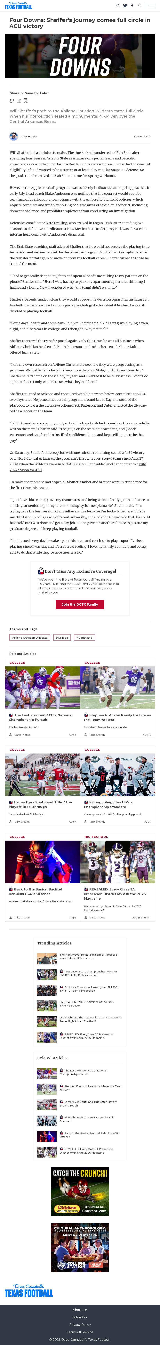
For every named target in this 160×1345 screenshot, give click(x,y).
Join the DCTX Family (80, 604)
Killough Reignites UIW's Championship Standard (87, 1119)
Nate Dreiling (56, 223)
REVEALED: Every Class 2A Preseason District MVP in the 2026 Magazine (86, 1036)
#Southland (84, 637)
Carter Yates (22, 734)
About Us (80, 1310)
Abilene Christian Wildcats (29, 637)
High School (96, 837)
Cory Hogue (29, 136)
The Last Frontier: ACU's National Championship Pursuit (83, 1072)
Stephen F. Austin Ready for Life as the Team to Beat (91, 1088)
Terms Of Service (80, 1332)
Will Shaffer (19, 153)
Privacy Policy (80, 1325)
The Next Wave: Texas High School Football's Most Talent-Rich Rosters (88, 956)
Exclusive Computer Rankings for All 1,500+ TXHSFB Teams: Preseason (89, 989)
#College (62, 637)
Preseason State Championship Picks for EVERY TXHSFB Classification (88, 973)
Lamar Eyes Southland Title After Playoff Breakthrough (88, 1103)
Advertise (80, 1317)
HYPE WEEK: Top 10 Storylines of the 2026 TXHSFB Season (87, 1003)
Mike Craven (97, 734)
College (17, 662)
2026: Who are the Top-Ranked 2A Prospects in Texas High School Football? (90, 1019)
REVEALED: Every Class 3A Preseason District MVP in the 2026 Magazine (115, 893)
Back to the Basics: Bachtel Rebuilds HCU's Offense (90, 1135)
